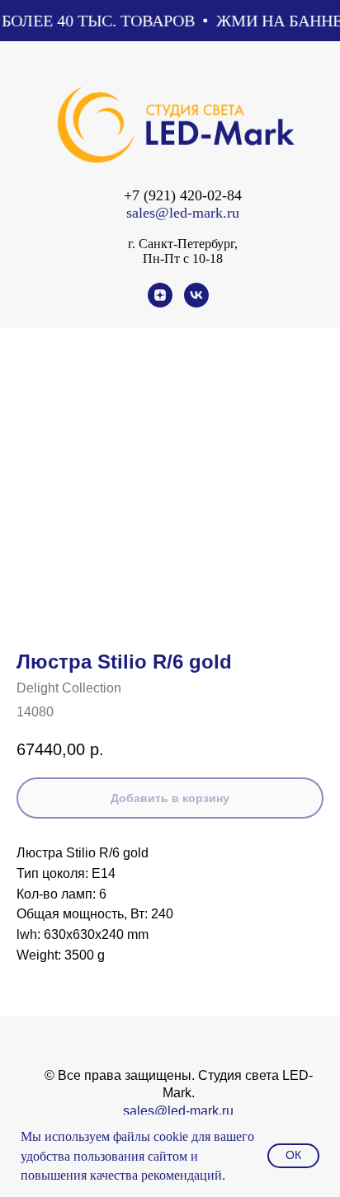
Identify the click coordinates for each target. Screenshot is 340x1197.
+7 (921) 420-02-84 (183, 195)
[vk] (196, 303)
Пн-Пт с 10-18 (183, 258)
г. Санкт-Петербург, (183, 244)
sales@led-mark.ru (182, 212)
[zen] (160, 303)
